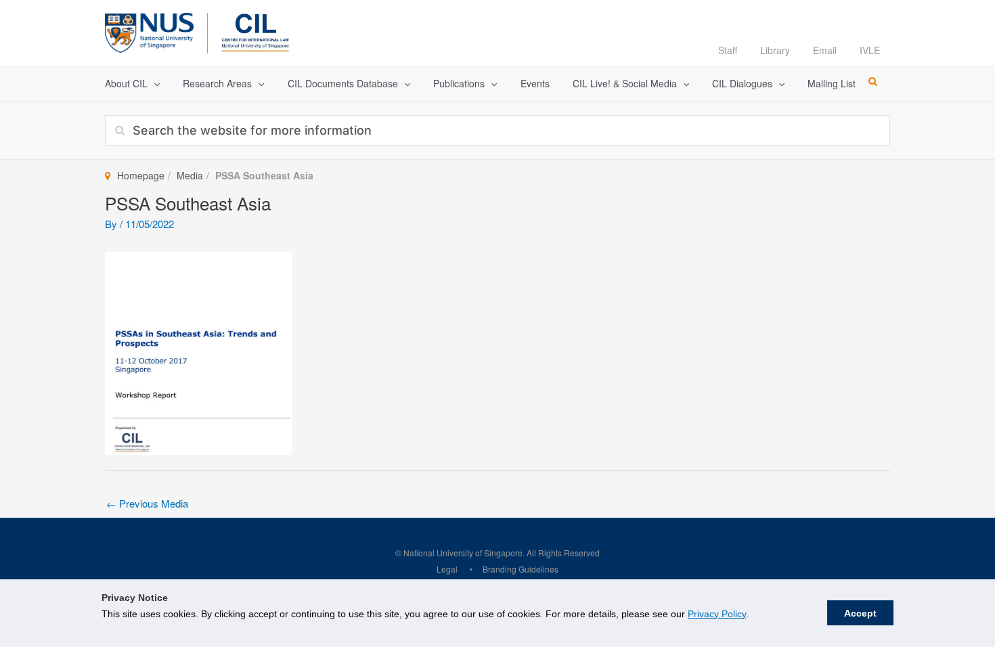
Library (775, 50)
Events (535, 83)
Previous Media (147, 503)
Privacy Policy (717, 613)
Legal (447, 569)
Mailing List (832, 83)
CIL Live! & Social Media (625, 83)
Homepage (140, 175)
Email (825, 50)
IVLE (870, 50)
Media (190, 175)
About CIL (126, 83)
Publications (459, 83)
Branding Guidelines (520, 569)
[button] (154, 83)
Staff (727, 50)
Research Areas (217, 83)
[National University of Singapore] (149, 31)
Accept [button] (860, 613)
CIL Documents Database (343, 83)
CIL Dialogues (742, 83)
